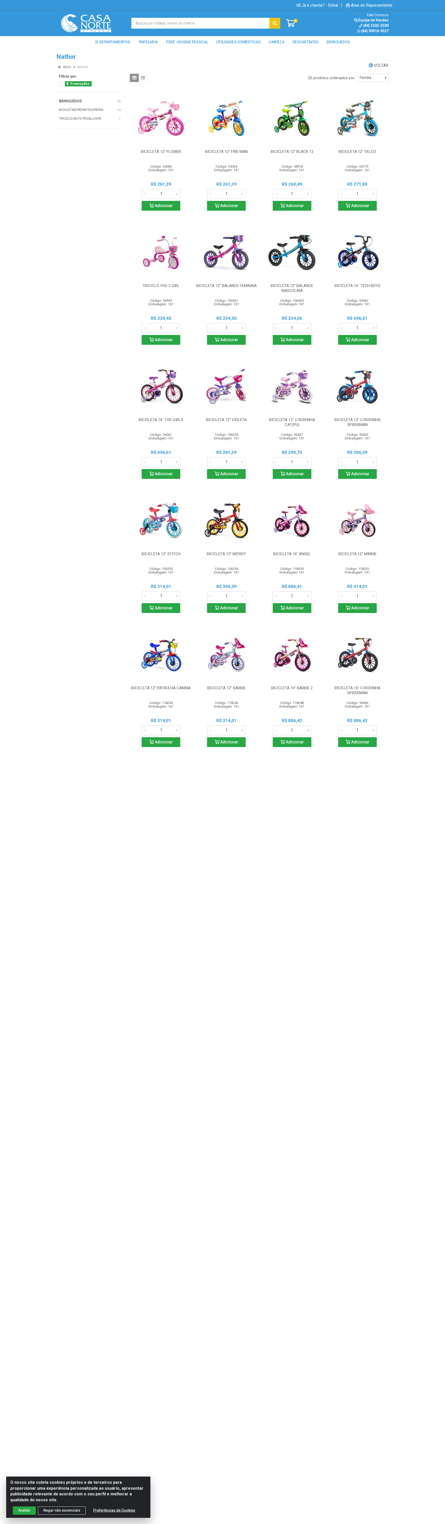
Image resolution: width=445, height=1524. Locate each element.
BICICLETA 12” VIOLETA (226, 419)
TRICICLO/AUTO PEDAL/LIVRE (80, 118)
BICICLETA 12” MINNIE (357, 554)
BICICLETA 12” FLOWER (161, 151)
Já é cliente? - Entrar (320, 5)
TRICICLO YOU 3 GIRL (161, 285)
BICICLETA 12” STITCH (161, 554)
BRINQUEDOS (70, 101)
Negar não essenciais (61, 1510)
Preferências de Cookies (114, 1510)
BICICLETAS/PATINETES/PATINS (81, 110)
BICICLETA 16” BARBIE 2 (292, 688)
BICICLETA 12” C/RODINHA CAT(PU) (292, 422)
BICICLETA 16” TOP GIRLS (161, 419)
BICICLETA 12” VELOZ (357, 151)
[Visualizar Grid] (134, 78)
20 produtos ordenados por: (331, 78)
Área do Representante (371, 5)
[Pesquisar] (274, 23)
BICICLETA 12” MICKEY (226, 554)
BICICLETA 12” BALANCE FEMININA (226, 285)
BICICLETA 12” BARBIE (226, 688)
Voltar (380, 65)
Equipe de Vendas (373, 20)
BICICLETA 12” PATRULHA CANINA (161, 688)
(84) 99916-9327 (375, 31)
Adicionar (163, 205)
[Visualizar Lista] (143, 78)
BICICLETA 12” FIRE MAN (226, 151)
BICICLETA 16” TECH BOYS (357, 285)
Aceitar (24, 1510)
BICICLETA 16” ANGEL (292, 554)
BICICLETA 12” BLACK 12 (292, 151)
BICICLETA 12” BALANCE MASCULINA (292, 288)
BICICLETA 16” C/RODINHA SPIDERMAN (357, 690)
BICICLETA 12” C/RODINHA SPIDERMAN (357, 422)
